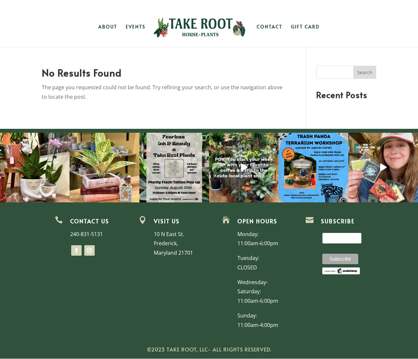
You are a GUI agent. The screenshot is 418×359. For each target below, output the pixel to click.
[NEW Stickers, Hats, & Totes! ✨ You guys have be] (383, 167)
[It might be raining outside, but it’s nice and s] (35, 167)
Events (135, 27)
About (107, 27)
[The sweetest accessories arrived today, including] (104, 167)
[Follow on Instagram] (89, 250)
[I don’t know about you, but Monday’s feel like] (244, 167)
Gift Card (305, 27)
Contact (269, 27)
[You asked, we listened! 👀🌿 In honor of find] (313, 167)
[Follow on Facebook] (76, 250)
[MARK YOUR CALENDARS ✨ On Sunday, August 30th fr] (174, 167)
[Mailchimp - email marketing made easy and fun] (341, 272)
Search (364, 72)
